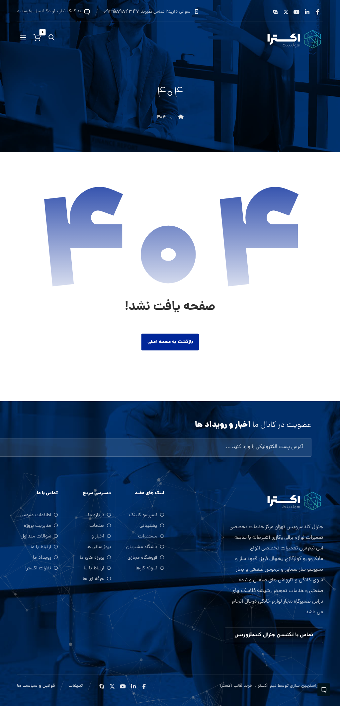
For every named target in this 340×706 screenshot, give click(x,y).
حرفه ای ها (93, 579)
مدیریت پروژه (37, 526)
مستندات (147, 536)
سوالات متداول (36, 536)
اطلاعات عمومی (35, 515)
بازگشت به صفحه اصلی (170, 342)
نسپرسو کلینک (143, 515)
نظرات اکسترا (38, 568)
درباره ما (96, 515)
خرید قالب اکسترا (237, 685)
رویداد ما (42, 558)
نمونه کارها (146, 568)
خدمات (96, 526)
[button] (317, 12)
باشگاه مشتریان (141, 547)
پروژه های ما (92, 558)
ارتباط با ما (94, 568)
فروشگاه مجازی (142, 558)
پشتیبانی (148, 526)
